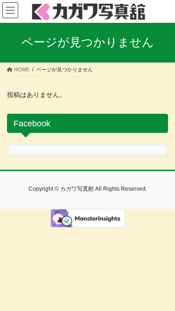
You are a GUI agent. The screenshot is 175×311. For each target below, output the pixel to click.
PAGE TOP (161, 293)
